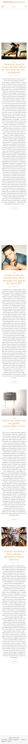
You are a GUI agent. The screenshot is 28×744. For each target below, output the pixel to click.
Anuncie (9, 741)
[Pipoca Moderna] (2, 6)
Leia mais (14, 208)
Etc (14, 549)
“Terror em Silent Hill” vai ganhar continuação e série (14, 423)
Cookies (10, 739)
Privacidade (4, 739)
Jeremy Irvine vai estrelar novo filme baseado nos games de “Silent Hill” (14, 279)
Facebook (16, 739)
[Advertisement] (14, 25)
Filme (14, 62)
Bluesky (23, 739)
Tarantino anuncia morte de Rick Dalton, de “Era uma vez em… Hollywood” (14, 68)
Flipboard (3, 741)
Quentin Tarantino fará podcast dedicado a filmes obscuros (14, 555)
